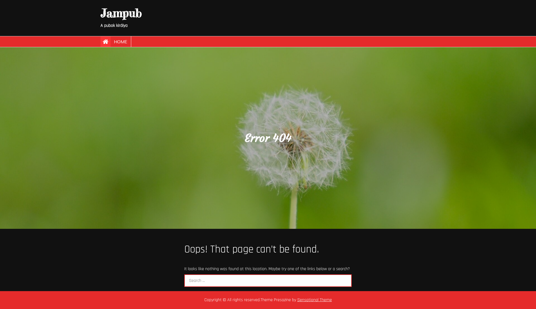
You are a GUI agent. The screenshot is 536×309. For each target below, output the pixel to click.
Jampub (121, 13)
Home (120, 41)
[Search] (345, 280)
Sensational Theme (314, 300)
